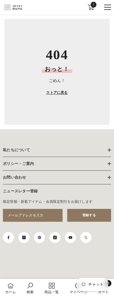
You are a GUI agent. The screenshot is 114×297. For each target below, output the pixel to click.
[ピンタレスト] (39, 237)
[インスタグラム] (24, 237)
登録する (89, 215)
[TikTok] (55, 237)
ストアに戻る (57, 92)
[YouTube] (70, 237)
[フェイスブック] (8, 237)
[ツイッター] (85, 237)
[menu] (107, 7)
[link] (30, 288)
